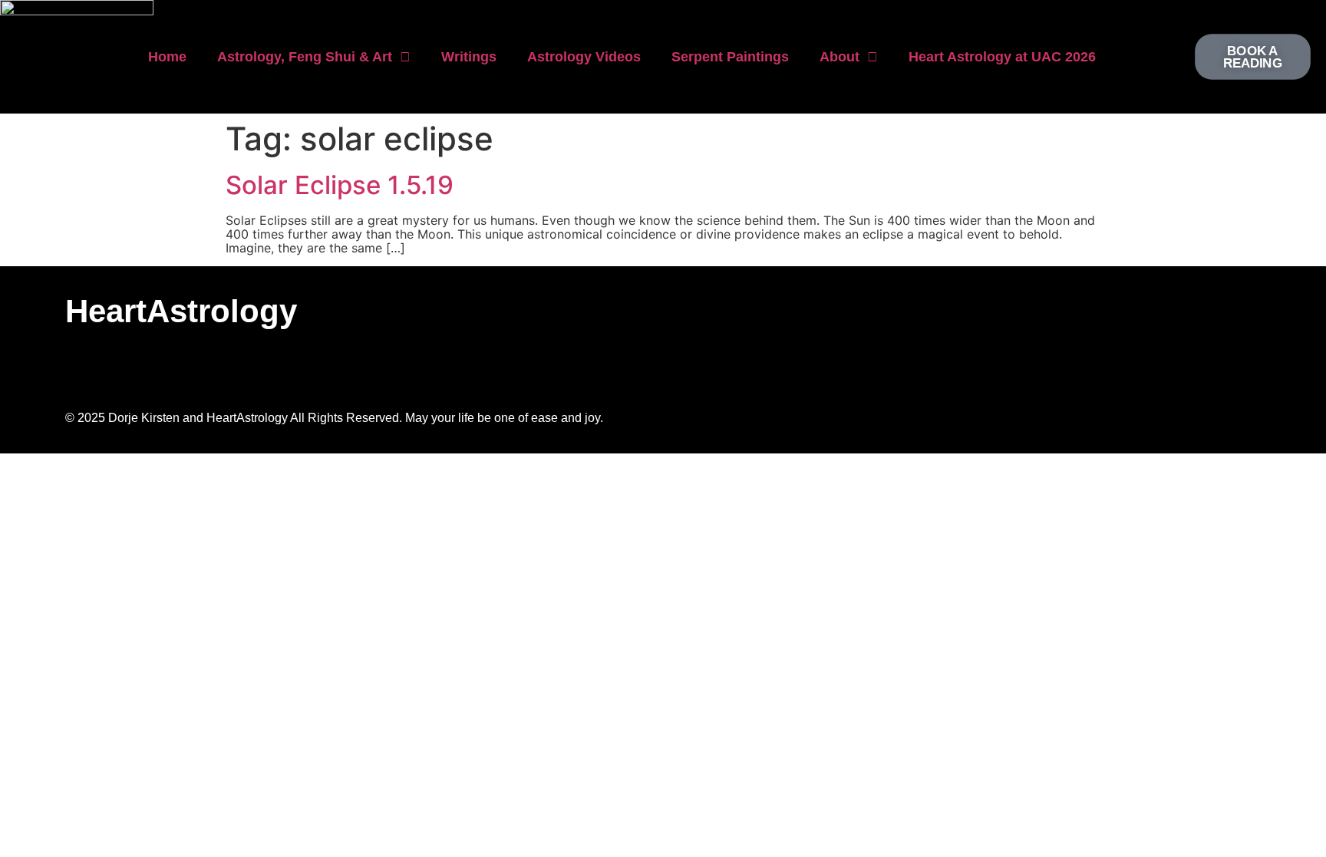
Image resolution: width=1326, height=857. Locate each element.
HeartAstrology (181, 311)
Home (167, 56)
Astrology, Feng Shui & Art (304, 56)
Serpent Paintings (730, 56)
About (839, 56)
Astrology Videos (584, 56)
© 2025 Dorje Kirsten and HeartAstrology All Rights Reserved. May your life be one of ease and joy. (334, 417)
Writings (468, 56)
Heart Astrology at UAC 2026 (1002, 56)
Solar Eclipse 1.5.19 (340, 185)
